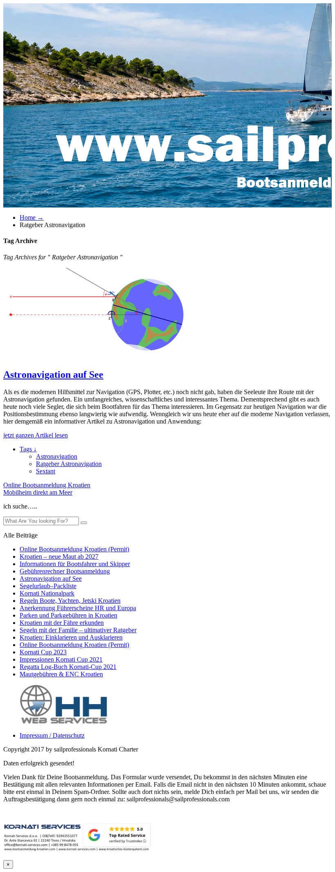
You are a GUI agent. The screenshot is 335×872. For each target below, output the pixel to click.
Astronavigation (56, 456)
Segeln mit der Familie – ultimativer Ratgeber (78, 630)
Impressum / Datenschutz (52, 735)
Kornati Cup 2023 (43, 652)
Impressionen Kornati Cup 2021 (61, 659)
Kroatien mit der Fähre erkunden (62, 622)
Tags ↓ (28, 449)
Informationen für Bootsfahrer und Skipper (75, 563)
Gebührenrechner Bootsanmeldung (65, 571)
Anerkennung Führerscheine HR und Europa (78, 607)
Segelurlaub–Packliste (48, 585)
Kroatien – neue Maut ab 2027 (59, 556)
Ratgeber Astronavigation (69, 463)
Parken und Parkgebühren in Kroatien (68, 615)
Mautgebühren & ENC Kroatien (61, 674)
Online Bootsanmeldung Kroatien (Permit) (74, 549)
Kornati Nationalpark (47, 593)
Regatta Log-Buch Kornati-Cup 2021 (68, 666)
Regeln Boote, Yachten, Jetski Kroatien (70, 600)
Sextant (45, 471)
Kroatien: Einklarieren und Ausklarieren (71, 637)
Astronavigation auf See (53, 374)
